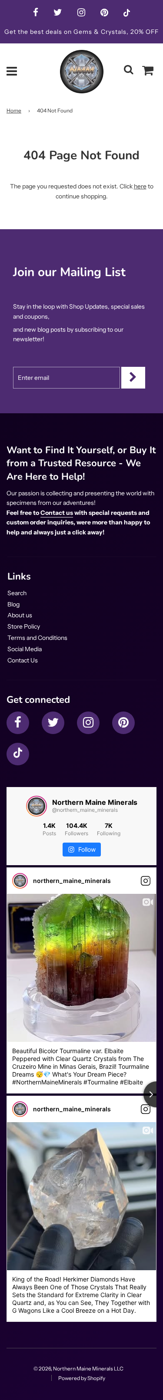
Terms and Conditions (37, 638)
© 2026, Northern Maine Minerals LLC (78, 1368)
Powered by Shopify (81, 1378)
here (140, 186)
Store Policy (23, 626)
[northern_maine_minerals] (20, 881)
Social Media (24, 649)
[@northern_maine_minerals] (36, 806)
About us (19, 615)
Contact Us (22, 660)
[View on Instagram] (145, 881)
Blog (13, 604)
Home (14, 110)
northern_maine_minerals (72, 880)
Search (17, 593)
